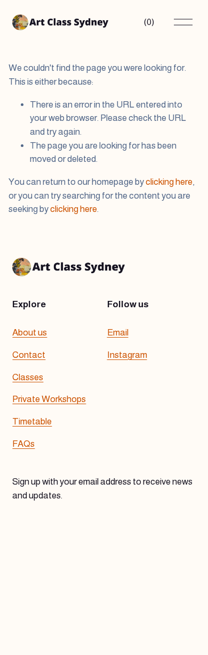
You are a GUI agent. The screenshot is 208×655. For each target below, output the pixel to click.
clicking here (169, 182)
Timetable (32, 421)
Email (118, 333)
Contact (28, 355)
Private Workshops (49, 399)
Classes (27, 377)
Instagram (127, 355)
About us (29, 333)
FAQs (23, 444)
